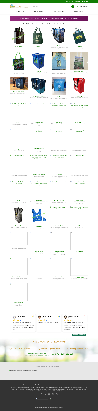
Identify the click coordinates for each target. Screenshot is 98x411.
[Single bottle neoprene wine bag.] (59, 190)
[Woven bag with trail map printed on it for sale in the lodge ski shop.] (59, 35)
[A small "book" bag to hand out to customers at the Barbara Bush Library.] (79, 61)
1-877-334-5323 (83, 6)
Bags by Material (38, 11)
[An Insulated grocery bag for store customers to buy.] (39, 35)
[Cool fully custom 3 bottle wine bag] (19, 112)
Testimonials (77, 1)
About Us (67, 1)
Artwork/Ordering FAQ (32, 384)
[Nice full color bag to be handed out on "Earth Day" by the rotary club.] (19, 61)
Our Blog (68, 384)
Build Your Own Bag (59, 11)
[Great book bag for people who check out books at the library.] (39, 85)
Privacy (83, 384)
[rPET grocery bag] (79, 163)
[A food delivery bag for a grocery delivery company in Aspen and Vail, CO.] (59, 86)
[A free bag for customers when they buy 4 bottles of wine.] (19, 35)
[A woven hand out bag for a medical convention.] (59, 215)
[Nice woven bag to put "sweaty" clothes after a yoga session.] (79, 85)
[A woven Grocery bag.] (19, 163)
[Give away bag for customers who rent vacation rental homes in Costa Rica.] (39, 215)
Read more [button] (15, 329)
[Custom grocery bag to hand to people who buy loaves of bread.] (59, 112)
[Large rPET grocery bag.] (39, 112)
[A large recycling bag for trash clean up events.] (19, 190)
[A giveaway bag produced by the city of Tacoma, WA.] (59, 164)
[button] (87, 323)
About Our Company (18, 384)
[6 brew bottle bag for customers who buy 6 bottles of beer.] (79, 215)
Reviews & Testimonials (57, 384)
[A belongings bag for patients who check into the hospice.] (79, 190)
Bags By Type (19, 11)
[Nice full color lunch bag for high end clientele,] (79, 138)
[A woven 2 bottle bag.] (19, 215)
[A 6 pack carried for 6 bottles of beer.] (19, 83)
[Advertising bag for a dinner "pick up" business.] (59, 138)
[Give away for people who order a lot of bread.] (39, 138)
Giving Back (76, 384)
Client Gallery (85, 1)
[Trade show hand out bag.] (19, 138)
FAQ (72, 1)
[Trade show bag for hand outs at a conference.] (79, 35)
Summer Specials (78, 11)
